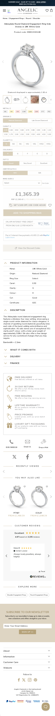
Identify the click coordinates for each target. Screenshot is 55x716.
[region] (27, 556)
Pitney (16, 513)
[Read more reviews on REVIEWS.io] (38, 576)
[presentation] (3, 63)
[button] (6, 556)
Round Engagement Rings (39, 595)
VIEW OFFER (41, 2)
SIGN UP (27, 632)
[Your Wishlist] (47, 10)
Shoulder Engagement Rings (16, 595)
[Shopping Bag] (51, 10)
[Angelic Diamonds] (27, 11)
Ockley (39, 513)
